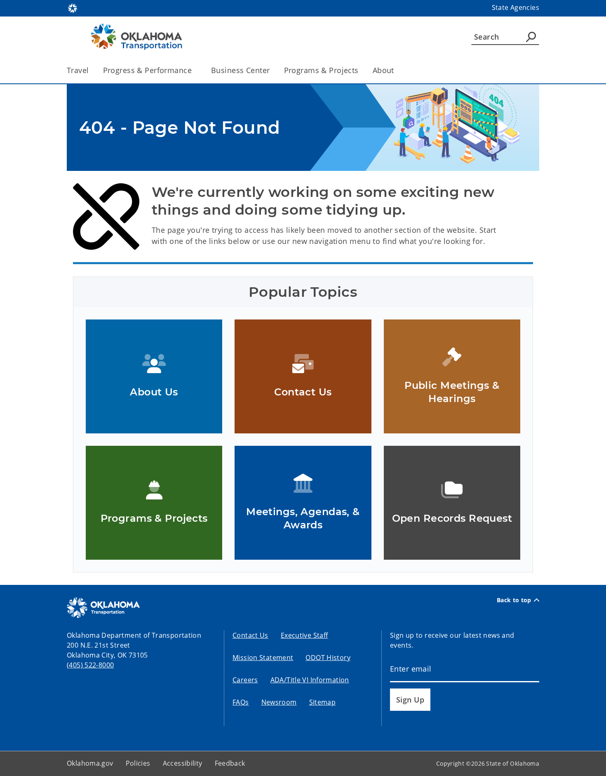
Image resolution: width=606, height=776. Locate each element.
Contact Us (250, 635)
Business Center (240, 70)
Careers (245, 679)
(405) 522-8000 (90, 665)
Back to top (514, 600)
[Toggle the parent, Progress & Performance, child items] (194, 70)
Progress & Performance (147, 70)
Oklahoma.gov (90, 763)
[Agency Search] (531, 36)
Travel (78, 70)
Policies (138, 763)
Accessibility (182, 763)
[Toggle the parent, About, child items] (396, 70)
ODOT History (327, 657)
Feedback (230, 763)
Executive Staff (304, 635)
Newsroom (279, 702)
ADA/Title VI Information (309, 679)
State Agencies (515, 7)
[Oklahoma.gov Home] (72, 7)
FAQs (241, 702)
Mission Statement (263, 657)
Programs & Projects (321, 70)
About (383, 70)
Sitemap (322, 702)
